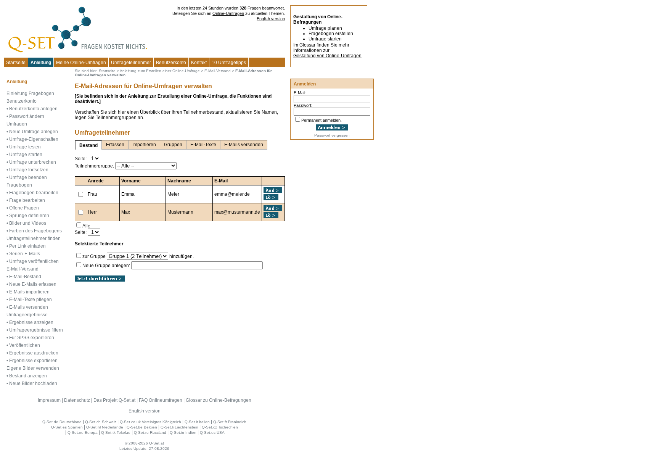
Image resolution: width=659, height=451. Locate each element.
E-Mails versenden (28, 307)
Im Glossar (304, 45)
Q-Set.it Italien (197, 422)
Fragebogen (19, 185)
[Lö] (271, 197)
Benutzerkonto (171, 62)
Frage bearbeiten (27, 200)
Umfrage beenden (28, 177)
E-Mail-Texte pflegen (30, 299)
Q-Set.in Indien (183, 432)
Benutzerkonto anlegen (33, 108)
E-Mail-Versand (22, 269)
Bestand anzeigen (28, 376)
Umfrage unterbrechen (32, 162)
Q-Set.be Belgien (142, 427)
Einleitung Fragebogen (30, 93)
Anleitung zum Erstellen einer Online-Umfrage (160, 71)
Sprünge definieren (29, 215)
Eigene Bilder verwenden (32, 368)
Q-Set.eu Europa (83, 432)
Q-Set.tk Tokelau (115, 432)
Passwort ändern (26, 116)
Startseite (16, 62)
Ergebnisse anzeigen (31, 322)
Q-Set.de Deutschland (62, 422)
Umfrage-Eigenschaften (33, 139)
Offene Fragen (24, 208)
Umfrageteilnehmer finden (33, 238)
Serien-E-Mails (24, 253)
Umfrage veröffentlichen (34, 261)
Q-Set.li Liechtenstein (179, 427)
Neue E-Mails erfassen (32, 284)
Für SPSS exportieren (31, 337)
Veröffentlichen (24, 345)
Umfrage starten (25, 154)
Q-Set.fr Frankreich (229, 422)
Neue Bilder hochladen (33, 383)
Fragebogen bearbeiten (33, 192)
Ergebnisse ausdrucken (33, 353)
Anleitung (41, 62)
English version (271, 18)
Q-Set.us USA (212, 432)
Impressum (49, 400)
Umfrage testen (25, 147)
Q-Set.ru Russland (150, 432)
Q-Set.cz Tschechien (220, 427)
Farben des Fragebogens (35, 231)
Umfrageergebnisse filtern (36, 330)
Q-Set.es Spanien (67, 427)
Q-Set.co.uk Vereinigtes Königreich (150, 422)
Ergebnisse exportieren (33, 360)
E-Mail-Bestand (25, 276)
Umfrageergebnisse (27, 314)
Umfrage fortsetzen (28, 169)
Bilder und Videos (27, 223)
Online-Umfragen (228, 13)
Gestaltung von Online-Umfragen (327, 55)
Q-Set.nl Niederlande (104, 427)
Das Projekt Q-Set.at (114, 400)
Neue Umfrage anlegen (33, 131)
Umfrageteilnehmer (131, 62)
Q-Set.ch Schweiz (100, 422)
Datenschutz (77, 400)
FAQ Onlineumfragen (160, 400)
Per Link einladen (27, 246)
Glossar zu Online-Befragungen (218, 400)
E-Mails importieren (29, 292)
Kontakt (199, 62)
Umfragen (16, 124)
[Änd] (273, 190)
